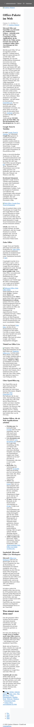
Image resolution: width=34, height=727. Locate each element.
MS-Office (6, 695)
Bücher (19, 3)
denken (6, 692)
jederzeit (17, 692)
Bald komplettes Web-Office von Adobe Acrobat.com (13, 546)
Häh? (8, 718)
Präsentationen (7, 697)
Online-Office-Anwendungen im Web (10, 703)
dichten (11, 692)
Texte (4, 699)
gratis (10, 694)
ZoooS (9, 484)
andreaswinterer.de (11, 3)
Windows (16, 699)
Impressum (29, 3)
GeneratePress (7, 726)
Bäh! (8, 716)
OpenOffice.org (7, 103)
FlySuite (9, 429)
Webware (10, 699)
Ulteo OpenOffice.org (7, 393)
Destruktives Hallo (9, 701)
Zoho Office (16, 249)
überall (5, 694)
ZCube (9, 506)
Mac (18, 694)
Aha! (8, 715)
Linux (14, 694)
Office (12, 695)
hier (4, 164)
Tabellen (14, 697)
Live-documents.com (12, 440)
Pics (8, 713)
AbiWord (9, 113)
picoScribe (16, 469)
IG (23, 3)
